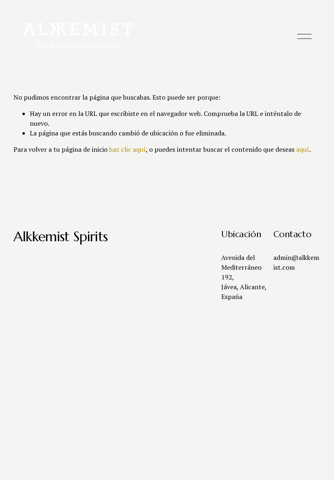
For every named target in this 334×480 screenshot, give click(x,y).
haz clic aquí (127, 149)
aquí (302, 149)
